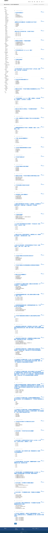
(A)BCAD (16, 71)
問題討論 (43, 21)
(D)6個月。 (16, 366)
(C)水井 (16, 188)
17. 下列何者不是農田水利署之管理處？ (22, 166)
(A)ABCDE (17, 206)
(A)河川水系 (17, 266)
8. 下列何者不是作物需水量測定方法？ (21, 79)
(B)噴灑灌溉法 (17, 24)
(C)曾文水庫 (17, 141)
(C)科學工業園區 (17, 415)
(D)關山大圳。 (17, 122)
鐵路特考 (6, 13)
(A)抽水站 (16, 186)
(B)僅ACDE (17, 131)
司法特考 (6, 15)
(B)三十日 (16, 331)
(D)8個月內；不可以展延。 (18, 392)
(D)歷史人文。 (17, 269)
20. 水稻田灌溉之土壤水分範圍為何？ (21, 194)
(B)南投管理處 (17, 168)
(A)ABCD (16, 226)
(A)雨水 (16, 158)
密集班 (6, 89)
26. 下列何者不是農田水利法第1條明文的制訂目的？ (24, 255)
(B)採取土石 (17, 91)
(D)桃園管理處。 (17, 170)
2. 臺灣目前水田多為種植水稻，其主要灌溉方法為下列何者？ (26, 22)
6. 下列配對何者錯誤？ (19, 59)
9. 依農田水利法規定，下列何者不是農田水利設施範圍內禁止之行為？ (27, 88)
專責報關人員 (6, 76)
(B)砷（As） (17, 319)
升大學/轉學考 (7, 71)
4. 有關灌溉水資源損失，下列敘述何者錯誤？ (23, 40)
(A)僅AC (16, 130)
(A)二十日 (16, 330)
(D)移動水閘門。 (17, 93)
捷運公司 (6, 27)
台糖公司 (6, 41)
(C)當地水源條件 (17, 353)
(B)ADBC (16, 227)
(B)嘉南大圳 (17, 120)
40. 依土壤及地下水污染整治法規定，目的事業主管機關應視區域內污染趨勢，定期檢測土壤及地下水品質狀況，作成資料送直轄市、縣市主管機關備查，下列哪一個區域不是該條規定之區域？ (29, 411)
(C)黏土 (16, 53)
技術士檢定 (6, 59)
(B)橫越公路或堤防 (18, 111)
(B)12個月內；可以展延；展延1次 (19, 390)
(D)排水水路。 (17, 113)
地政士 (6, 56)
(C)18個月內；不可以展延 (18, 391)
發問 (37, 1)
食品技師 (6, 61)
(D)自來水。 (16, 161)
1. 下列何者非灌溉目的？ (19, 12)
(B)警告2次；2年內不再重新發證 (19, 518)
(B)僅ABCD (17, 207)
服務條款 (16, 528)
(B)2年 (16, 454)
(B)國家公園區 (17, 414)
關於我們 (23, 529)
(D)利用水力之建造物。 (18, 497)
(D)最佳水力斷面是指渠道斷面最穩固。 (20, 218)
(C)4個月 (16, 365)
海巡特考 (6, 24)
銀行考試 (6, 28)
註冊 (41, 1)
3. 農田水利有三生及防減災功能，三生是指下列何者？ (24, 31)
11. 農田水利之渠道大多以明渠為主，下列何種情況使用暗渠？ (26, 108)
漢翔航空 (6, 39)
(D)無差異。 (16, 54)
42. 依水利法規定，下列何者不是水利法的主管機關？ (24, 430)
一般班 (6, 90)
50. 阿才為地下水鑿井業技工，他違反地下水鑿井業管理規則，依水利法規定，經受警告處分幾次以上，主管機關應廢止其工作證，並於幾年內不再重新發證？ (29, 515)
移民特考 (6, 16)
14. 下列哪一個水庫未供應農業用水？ (21, 138)
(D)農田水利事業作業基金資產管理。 (20, 310)
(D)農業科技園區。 (17, 416)
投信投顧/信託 (7, 45)
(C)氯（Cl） (17, 320)
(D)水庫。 (16, 404)
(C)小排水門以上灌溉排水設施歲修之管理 (20, 309)
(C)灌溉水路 (17, 112)
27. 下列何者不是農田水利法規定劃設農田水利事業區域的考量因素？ (27, 265)
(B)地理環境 (17, 267)
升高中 (6, 70)
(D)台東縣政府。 (17, 435)
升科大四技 (6, 72)
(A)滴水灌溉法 (17, 23)
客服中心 (23, 528)
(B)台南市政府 (17, 433)
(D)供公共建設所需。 (18, 289)
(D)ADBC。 (16, 379)
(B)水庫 (16, 159)
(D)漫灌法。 (16, 26)
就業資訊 (6, 86)
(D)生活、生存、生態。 (18, 35)
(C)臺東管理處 (17, 169)
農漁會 (6, 29)
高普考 (6, 12)
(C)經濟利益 (17, 268)
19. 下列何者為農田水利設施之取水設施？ (22, 185)
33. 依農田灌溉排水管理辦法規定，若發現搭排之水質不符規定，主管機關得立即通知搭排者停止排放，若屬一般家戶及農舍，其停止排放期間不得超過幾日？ (29, 327)
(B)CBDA (16, 72)
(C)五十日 (16, 332)
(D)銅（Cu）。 (17, 321)
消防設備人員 (6, 57)
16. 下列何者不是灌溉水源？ (20, 157)
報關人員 (6, 58)
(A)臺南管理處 (17, 167)
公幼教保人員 (6, 78)
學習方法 (6, 10)
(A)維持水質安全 (17, 110)
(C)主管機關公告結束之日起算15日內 (20, 476)
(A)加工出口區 (17, 413)
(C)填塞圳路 (17, 92)
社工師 (6, 60)
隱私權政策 (16, 529)
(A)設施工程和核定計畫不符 (19, 505)
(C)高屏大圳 (17, 121)
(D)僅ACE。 (17, 133)
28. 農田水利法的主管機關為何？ (20, 274)
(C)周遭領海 (17, 403)
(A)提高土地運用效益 (18, 286)
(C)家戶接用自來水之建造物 (19, 496)
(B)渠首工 (16, 187)
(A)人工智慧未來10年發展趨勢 (19, 351)
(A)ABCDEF (17, 247)
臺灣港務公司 (6, 40)
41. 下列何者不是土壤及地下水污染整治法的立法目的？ (25, 421)
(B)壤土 (16, 52)
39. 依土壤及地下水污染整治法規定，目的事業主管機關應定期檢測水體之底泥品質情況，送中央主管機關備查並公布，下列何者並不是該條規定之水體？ (29, 399)
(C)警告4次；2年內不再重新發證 (19, 519)
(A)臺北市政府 (17, 432)
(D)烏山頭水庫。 (17, 142)
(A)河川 (16, 401)
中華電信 (6, 31)
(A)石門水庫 (17, 139)
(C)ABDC (16, 228)
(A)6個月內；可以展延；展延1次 (19, 389)
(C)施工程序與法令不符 (18, 507)
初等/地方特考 (7, 14)
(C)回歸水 (16, 160)
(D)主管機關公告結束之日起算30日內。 (20, 477)
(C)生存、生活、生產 (18, 34)
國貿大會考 (6, 75)
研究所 (6, 73)
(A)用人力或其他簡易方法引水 (19, 484)
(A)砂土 (16, 51)
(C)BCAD (16, 378)
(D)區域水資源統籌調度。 (18, 354)
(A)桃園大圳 (17, 119)
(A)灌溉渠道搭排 (17, 90)
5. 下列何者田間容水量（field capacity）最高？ (23, 50)
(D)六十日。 (16, 333)
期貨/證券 (6, 44)
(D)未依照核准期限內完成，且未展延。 (20, 508)
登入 (39, 1)
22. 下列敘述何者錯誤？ (19, 214)
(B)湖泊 (16, 402)
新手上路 (29, 1)
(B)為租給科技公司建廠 (18, 287)
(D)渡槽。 (16, 189)
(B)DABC (16, 377)
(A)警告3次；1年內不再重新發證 (19, 517)
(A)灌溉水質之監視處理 (18, 307)
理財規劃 (6, 46)
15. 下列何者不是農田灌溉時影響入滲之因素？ (23, 147)
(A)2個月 (16, 363)
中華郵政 (6, 26)
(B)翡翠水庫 (17, 140)
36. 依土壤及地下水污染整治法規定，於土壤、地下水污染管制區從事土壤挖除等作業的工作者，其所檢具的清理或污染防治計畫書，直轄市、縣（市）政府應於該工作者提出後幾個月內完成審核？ (28, 361)
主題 (32, 1)
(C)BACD (16, 73)
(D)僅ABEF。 (17, 250)
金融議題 (6, 87)
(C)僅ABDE (17, 249)
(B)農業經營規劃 (17, 352)
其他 (5, 42)
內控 (5, 47)
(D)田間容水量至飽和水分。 (18, 198)
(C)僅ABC (17, 132)
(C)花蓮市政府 (17, 434)
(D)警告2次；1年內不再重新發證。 (19, 520)
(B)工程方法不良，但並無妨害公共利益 (20, 506)
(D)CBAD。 (16, 74)
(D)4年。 (16, 456)
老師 (34, 1)
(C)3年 (16, 455)
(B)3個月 (16, 364)
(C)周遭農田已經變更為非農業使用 (20, 288)
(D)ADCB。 (16, 229)
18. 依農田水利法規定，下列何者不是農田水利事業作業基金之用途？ (27, 175)
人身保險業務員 (7, 62)
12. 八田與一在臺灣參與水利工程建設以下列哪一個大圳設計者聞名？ (27, 118)
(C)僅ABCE (17, 208)
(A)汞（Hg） (17, 318)
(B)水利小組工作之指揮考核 (19, 308)
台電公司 (6, 32)
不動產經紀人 (6, 55)
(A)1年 (16, 453)
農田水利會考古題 (35, 4)
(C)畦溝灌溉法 (17, 25)
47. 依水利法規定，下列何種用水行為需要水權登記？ (24, 482)
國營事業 (6, 30)
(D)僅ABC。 (17, 209)
